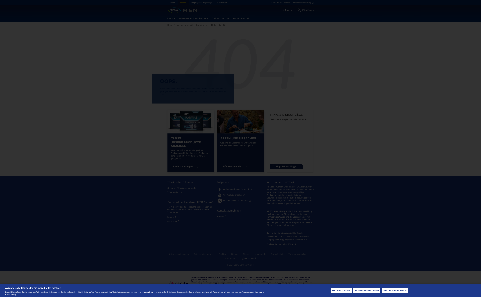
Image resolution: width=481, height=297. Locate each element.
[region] (240, 290)
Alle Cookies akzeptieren (341, 290)
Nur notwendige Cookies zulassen (367, 290)
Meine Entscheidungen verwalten (395, 290)
